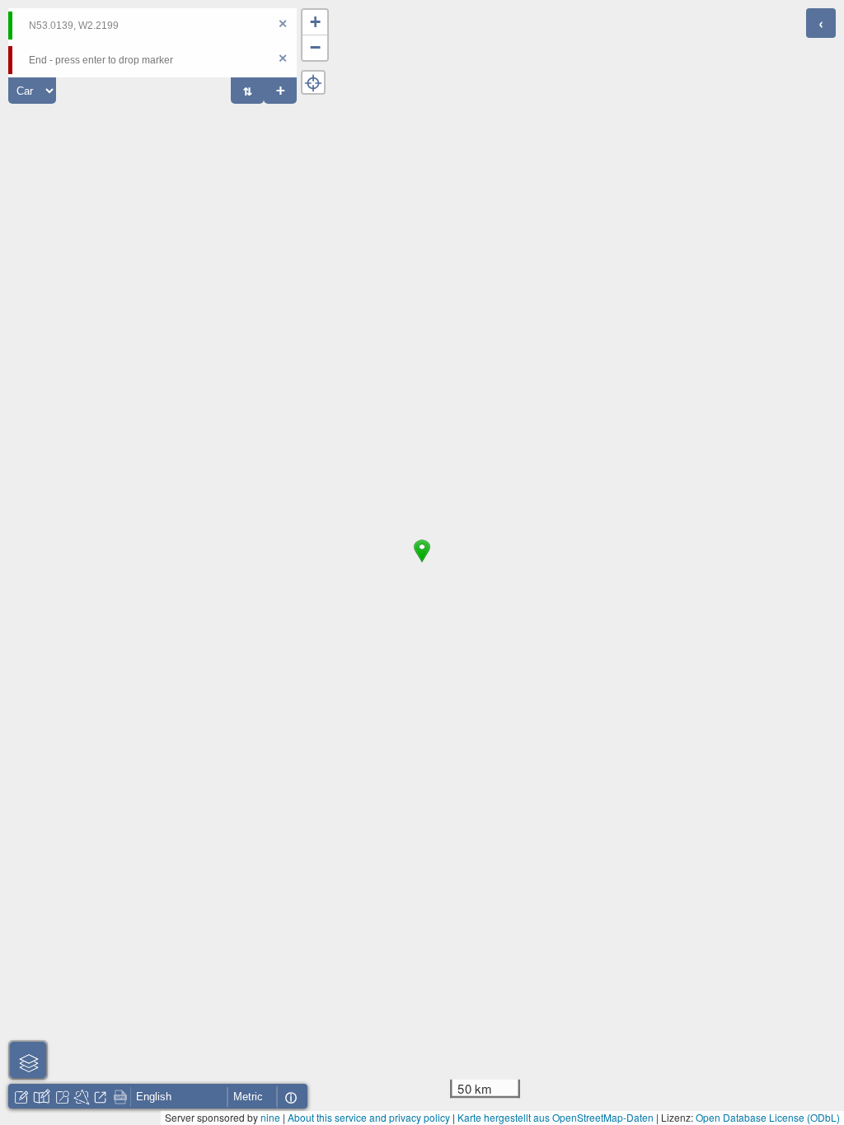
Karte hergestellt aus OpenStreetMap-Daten (555, 1117)
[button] (422, 562)
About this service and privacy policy (369, 1117)
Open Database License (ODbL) (768, 1117)
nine (270, 1117)
